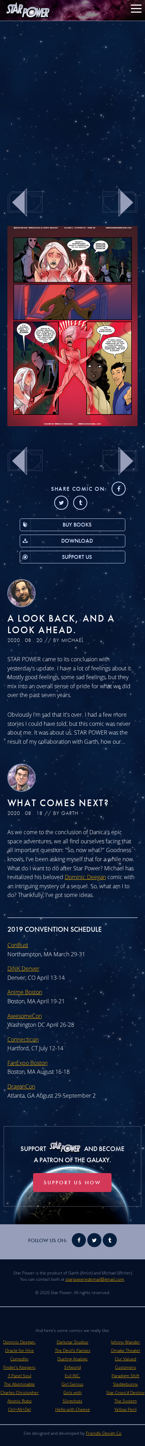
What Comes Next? (58, 803)
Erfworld (72, 1367)
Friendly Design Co (103, 1433)
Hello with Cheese (72, 1409)
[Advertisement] (72, 100)
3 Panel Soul (19, 1376)
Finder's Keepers (19, 1367)
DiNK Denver (23, 968)
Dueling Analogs (72, 1359)
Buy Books (77, 524)
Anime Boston (24, 992)
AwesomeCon (24, 1016)
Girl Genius (72, 1384)
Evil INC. (72, 1376)
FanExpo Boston (27, 1063)
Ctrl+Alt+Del (19, 1409)
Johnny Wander (125, 1342)
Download (77, 540)
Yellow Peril (125, 1409)
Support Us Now (72, 1182)
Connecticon (23, 1039)
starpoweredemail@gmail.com (94, 1279)
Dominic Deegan (85, 877)
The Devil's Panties (72, 1350)
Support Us (77, 557)
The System (125, 1401)
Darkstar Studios (72, 1342)
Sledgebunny (125, 1384)
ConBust (17, 945)
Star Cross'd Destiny (125, 1392)
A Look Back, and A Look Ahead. (61, 624)
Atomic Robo (19, 1401)
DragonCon (21, 1086)
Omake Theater (125, 1350)
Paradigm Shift (125, 1376)
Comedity (19, 1359)
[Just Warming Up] (72, 424)
